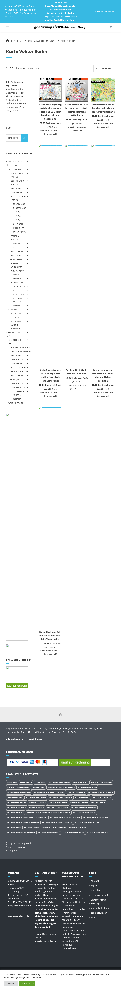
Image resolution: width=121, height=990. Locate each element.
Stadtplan (16, 255)
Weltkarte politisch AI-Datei (84, 813)
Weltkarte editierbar (58, 802)
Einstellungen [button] (10, 983)
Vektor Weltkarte (82, 797)
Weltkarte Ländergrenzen (57, 807)
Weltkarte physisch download (83, 807)
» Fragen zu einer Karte (100, 894)
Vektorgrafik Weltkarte (36, 797)
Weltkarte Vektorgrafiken (73, 833)
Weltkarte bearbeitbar (102, 797)
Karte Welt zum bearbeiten (18, 787)
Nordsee (17, 243)
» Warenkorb (95, 890)
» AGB (92, 917)
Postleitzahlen (18, 367)
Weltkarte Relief (14, 828)
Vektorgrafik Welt (15, 797)
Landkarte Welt (38, 787)
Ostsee (16, 247)
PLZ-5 (18, 220)
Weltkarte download (37, 802)
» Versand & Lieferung (100, 907)
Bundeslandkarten (20, 347)
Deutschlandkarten (21, 351)
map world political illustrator (61, 787)
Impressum (98, 11)
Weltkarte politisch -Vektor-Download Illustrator (48, 813)
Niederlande (19, 294)
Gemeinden (16, 188)
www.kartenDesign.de (46, 941)
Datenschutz (110, 11)
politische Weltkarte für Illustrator (49, 792)
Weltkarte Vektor (31, 828)
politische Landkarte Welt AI (19, 792)
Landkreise (16, 192)
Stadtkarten (19, 232)
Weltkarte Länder (36, 807)
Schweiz (17, 305)
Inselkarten (17, 359)
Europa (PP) (13, 379)
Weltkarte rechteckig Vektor (87, 823)
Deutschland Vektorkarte (59, 782)
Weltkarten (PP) (16, 403)
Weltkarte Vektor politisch (16, 325)
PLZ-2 (18, 212)
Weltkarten (14, 309)
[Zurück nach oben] (60, 714)
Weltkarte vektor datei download (21, 833)
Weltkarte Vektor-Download (54, 828)
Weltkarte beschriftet (16, 802)
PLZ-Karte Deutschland (87, 787)
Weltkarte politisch (15, 813)
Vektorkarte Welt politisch (60, 797)
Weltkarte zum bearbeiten (97, 833)
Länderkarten (18, 286)
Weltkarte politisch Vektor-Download (23, 823)
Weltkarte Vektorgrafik (48, 833)
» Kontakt (94, 880)
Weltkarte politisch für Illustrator (65, 818)
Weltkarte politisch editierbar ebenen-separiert (27, 818)
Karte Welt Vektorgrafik (101, 782)
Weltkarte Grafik (98, 802)
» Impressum (95, 885)
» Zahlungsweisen (98, 912)
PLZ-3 (18, 216)
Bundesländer (26, 782)
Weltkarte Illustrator (16, 807)
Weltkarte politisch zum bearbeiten (57, 823)
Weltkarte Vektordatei (78, 828)
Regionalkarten (19, 371)
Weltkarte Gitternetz (79, 802)
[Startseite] (60, 27)
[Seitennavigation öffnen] (12, 27)
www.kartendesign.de (18, 916)
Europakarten (15, 259)
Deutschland (15, 169)
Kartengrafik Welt (80, 782)
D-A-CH (16, 290)
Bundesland (19, 204)
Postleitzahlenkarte (76, 792)
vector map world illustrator (100, 792)
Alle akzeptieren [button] (27, 983)
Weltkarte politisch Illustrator (96, 818)
